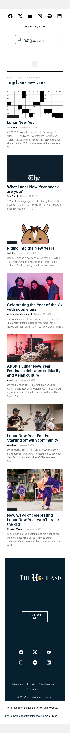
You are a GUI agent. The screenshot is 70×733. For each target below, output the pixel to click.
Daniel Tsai (12, 380)
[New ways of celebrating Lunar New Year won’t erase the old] (35, 490)
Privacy (31, 684)
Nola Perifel (12, 196)
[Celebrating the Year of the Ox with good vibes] (35, 287)
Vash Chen (12, 253)
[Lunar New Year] (35, 104)
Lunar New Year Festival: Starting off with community (32, 438)
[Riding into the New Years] (35, 230)
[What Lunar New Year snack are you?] (35, 168)
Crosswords (13, 116)
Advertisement (47, 684)
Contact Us (33, 689)
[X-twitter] (20, 16)
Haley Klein (12, 127)
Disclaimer (18, 684)
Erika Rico (11, 445)
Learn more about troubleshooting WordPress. (31, 715)
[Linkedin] (59, 16)
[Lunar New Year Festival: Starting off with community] (35, 417)
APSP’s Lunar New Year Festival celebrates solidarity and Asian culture (34, 370)
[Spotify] (49, 16)
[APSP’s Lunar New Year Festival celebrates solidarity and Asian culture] (35, 348)
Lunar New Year (21, 122)
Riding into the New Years (30, 248)
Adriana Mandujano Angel (19, 314)
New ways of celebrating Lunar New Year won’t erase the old (33, 519)
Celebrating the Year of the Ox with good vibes (35, 307)
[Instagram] (39, 16)
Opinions (12, 509)
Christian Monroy (15, 529)
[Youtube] (30, 16)
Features (12, 181)
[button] (35, 64)
